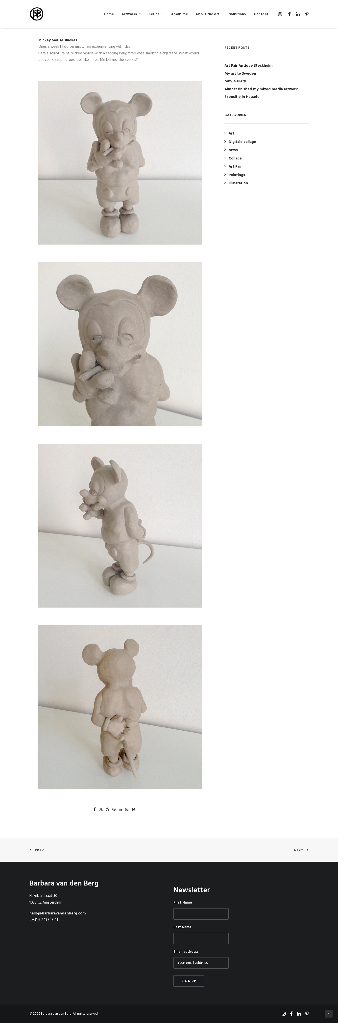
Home (109, 14)
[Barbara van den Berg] (37, 14)
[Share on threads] (107, 809)
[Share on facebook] (94, 809)
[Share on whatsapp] (127, 809)
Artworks (129, 14)
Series (154, 14)
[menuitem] (109, 14)
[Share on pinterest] (114, 809)
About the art (207, 14)
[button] (280, 14)
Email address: (185, 952)
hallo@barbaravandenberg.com (57, 913)
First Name (182, 903)
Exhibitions (236, 14)
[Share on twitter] (101, 809)
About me (179, 14)
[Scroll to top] (329, 1014)
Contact (261, 14)
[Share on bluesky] (133, 809)
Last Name (182, 927)
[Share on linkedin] (120, 809)
